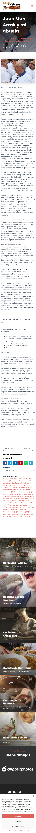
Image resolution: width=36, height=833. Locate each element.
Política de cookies (11, 830)
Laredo (23, 501)
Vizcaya (10, 516)
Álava (28, 516)
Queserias (16, 510)
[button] (33, 796)
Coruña (7, 494)
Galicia (20, 498)
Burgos (7, 483)
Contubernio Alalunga (23, 492)
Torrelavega (12, 514)
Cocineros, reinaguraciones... (13, 639)
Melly (6, 505)
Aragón (18, 479)
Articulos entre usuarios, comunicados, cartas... (16, 708)
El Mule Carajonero (18, 751)
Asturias (7, 481)
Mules (19, 507)
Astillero (27, 479)
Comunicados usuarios (12, 702)
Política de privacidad (23, 830)
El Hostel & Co (28, 494)
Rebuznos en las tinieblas (17, 41)
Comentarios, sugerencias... (12, 603)
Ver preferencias (18, 826)
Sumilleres (23, 512)
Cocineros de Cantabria (11, 634)
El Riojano (10, 498)
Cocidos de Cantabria (17, 668)
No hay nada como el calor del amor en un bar (17, 567)
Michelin (14, 505)
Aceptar (18, 816)
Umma (23, 514)
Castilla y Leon (18, 485)
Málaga (27, 507)
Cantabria (19, 483)
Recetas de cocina (15, 737)
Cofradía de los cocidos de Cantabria (16, 671)
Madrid (27, 503)
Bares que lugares (15, 563)
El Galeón (17, 494)
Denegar (18, 821)
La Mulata (14, 501)
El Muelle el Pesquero (11, 496)
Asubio (16, 481)
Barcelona (26, 481)
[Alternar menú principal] (32, 6)
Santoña (12, 512)
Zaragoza (20, 516)
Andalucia (8, 479)
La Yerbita (18, 503)
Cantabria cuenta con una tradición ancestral (15, 742)
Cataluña (16, 487)
